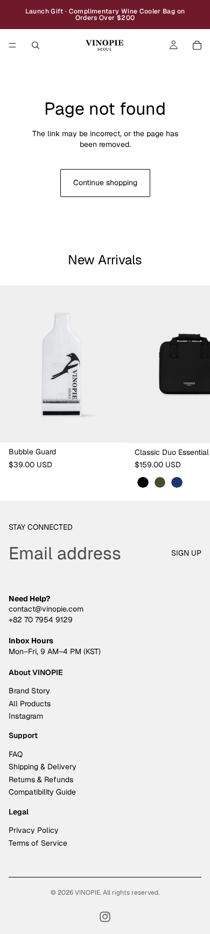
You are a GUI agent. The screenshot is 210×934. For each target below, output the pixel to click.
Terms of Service (38, 843)
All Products (30, 703)
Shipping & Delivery (42, 767)
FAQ (16, 754)
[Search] (35, 45)
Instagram (26, 716)
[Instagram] (105, 916)
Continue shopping (105, 182)
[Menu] (12, 45)
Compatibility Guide (42, 792)
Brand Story (29, 691)
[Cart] (197, 45)
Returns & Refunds (41, 779)
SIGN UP (186, 553)
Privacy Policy (34, 830)
